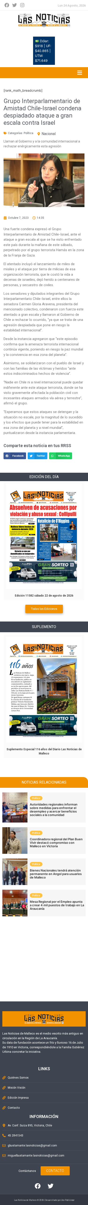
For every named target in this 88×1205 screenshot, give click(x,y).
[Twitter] (14, 5)
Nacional (49, 134)
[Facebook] (7, 5)
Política (28, 133)
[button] (15, 455)
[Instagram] (22, 5)
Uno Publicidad (67, 1200)
